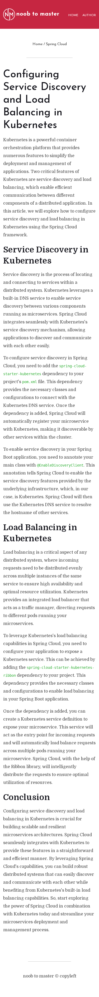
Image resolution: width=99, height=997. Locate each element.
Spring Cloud (56, 44)
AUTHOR (89, 15)
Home (37, 44)
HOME (73, 15)
